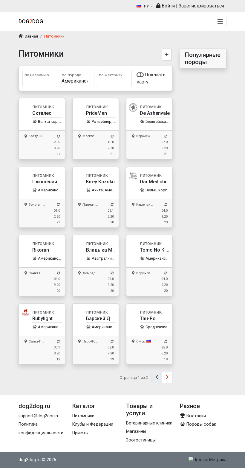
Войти (167, 6)
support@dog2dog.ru (39, 416)
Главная (30, 36)
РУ (146, 6)
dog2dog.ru (30, 459)
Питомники (83, 416)
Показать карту (151, 78)
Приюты (80, 433)
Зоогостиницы (141, 440)
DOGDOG (31, 21)
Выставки (195, 416)
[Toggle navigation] (220, 21)
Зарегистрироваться (201, 6)
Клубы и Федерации (92, 424)
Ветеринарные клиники (149, 423)
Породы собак (200, 424)
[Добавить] (167, 55)
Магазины (136, 431)
